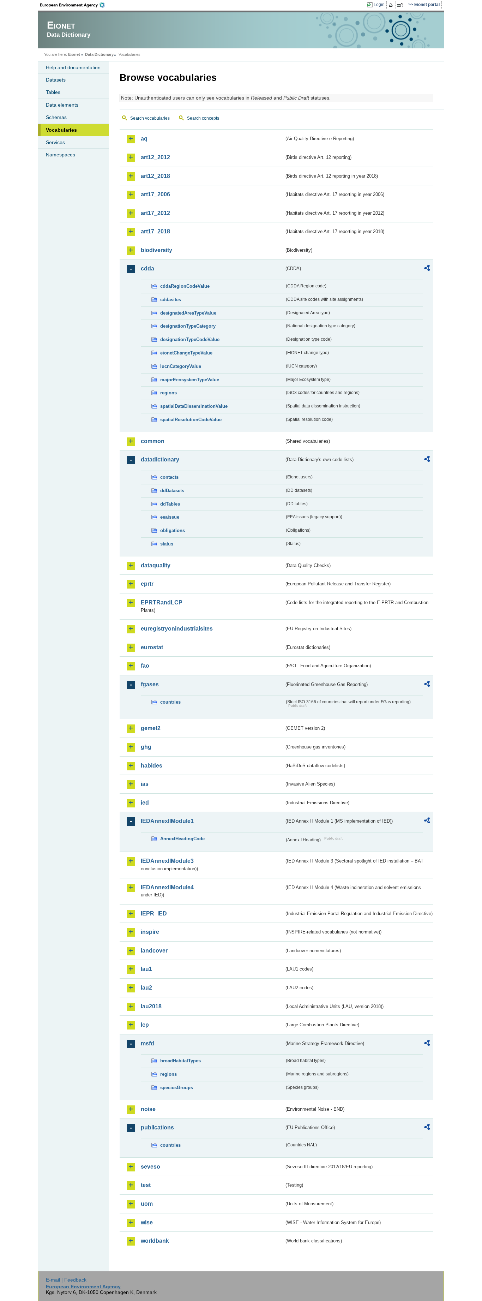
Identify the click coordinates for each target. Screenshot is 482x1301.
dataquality (155, 565)
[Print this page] (392, 4)
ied (145, 803)
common (152, 441)
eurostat (152, 647)
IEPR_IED (154, 914)
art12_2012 (155, 157)
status (166, 544)
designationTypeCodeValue (189, 339)
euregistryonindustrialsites (177, 629)
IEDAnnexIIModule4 (167, 887)
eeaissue (169, 517)
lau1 (146, 969)
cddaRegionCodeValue (185, 286)
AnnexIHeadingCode (182, 838)
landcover (154, 951)
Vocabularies (61, 130)
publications (157, 1127)
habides (151, 766)
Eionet (74, 54)
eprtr (147, 584)
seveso (150, 1167)
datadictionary (160, 459)
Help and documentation (73, 67)
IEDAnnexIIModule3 (167, 861)
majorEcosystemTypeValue (189, 379)
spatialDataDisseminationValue (194, 406)
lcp (145, 1025)
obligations (172, 530)
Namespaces (60, 154)
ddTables (170, 504)
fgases (150, 684)
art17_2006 (155, 194)
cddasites (170, 299)
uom (147, 1204)
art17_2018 (155, 231)
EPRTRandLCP (161, 602)
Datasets (56, 80)
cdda (147, 268)
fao (145, 666)
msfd (147, 1043)
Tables (53, 92)
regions (168, 392)
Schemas (56, 117)
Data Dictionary (99, 54)
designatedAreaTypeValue (188, 313)
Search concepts (203, 118)
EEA (74, 4)
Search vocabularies (150, 118)
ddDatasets (172, 490)
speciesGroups (176, 1087)
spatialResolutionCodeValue (191, 419)
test (146, 1185)
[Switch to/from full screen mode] (401, 4)
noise (148, 1109)
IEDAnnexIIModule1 (167, 821)
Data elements (62, 105)
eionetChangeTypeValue (186, 353)
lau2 (146, 988)
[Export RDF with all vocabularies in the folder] (427, 269)
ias (145, 784)
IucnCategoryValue (180, 366)
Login (379, 4)
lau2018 (151, 1006)
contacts (169, 477)
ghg (146, 747)
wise (147, 1222)
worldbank (155, 1241)
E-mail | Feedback (66, 1280)
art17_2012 (155, 213)
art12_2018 (155, 176)
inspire (150, 932)
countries (170, 702)
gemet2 (151, 728)
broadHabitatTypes (180, 1060)
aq (144, 139)
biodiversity (156, 250)
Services (55, 142)
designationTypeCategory (188, 326)
